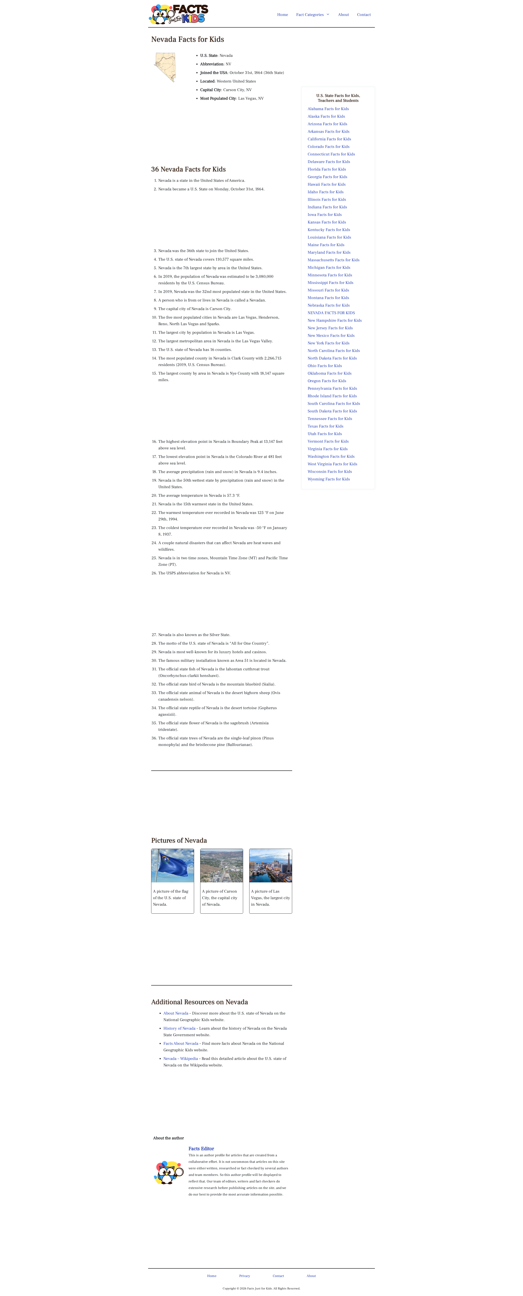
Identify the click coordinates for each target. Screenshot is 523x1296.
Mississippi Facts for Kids (330, 282)
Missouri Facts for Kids (328, 290)
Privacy (244, 1276)
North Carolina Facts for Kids (334, 350)
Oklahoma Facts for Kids (330, 373)
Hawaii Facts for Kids (327, 184)
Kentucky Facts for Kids (329, 229)
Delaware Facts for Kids (329, 161)
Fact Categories (310, 14)
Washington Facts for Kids (331, 456)
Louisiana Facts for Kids (329, 237)
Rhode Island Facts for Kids (332, 396)
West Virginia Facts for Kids (332, 464)
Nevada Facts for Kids (331, 313)
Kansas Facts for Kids (327, 222)
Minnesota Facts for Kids (330, 275)
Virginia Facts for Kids (328, 449)
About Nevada (175, 1013)
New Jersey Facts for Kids (330, 328)
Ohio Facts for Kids (325, 365)
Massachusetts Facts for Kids (334, 260)
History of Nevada (179, 1028)
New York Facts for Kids (329, 343)
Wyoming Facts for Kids (329, 479)
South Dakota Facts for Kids (332, 411)
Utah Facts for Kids (325, 433)
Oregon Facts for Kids (327, 381)
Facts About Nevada (180, 1043)
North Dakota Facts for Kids (332, 358)
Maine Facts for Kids (326, 245)
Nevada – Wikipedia (180, 1058)
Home (282, 14)
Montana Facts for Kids (328, 297)
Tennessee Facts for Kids (330, 418)
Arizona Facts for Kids (327, 124)
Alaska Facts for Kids (326, 116)
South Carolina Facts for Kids (334, 403)
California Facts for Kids (329, 139)
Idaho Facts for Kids (326, 192)
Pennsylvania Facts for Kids (332, 388)
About (343, 14)
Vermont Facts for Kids (328, 441)
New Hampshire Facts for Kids (335, 320)
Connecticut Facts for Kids (331, 154)
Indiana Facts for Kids (327, 207)
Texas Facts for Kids (325, 426)
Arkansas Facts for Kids (329, 131)
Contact (364, 14)
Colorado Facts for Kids (329, 146)
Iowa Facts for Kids (325, 214)
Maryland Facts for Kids (329, 252)
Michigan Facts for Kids (329, 267)
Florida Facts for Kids (327, 169)
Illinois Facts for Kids (327, 199)
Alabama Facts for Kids (328, 109)
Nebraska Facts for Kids (329, 305)
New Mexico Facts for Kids (331, 335)
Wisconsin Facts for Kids (330, 471)
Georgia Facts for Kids (327, 177)
